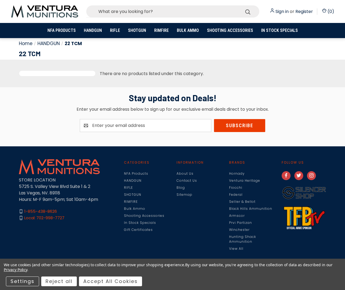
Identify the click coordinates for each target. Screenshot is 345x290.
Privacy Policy (15, 269)
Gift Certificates (138, 229)
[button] (304, 193)
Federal (236, 194)
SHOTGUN (137, 30)
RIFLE (115, 30)
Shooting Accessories (230, 30)
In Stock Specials (279, 30)
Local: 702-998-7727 (44, 218)
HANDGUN (93, 30)
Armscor (237, 215)
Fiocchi (235, 187)
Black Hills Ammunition (250, 208)
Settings (22, 281)
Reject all (59, 281)
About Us (185, 173)
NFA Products (61, 30)
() (330, 11)
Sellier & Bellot (242, 201)
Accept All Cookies (110, 281)
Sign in (282, 11)
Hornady (237, 173)
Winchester (239, 229)
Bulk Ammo (188, 30)
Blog (181, 187)
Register (304, 11)
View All (236, 248)
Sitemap (184, 194)
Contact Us (187, 180)
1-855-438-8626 (40, 211)
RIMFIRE (161, 30)
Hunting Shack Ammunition (242, 239)
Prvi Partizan (240, 222)
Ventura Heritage (244, 180)
